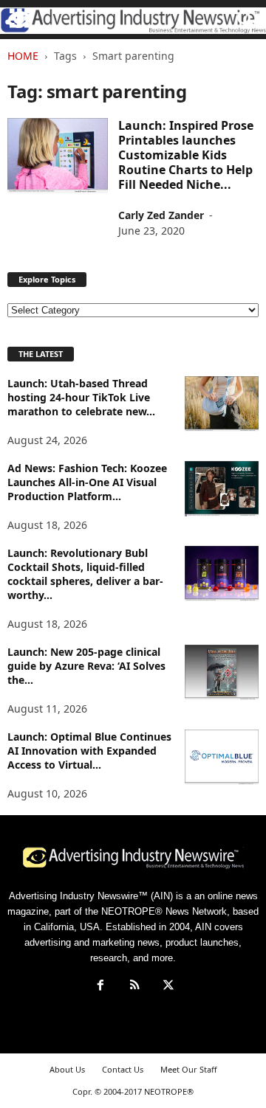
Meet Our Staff (188, 1069)
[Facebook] (100, 986)
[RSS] (134, 986)
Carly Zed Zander (161, 215)
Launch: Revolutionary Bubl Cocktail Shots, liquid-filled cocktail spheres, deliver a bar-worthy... (85, 574)
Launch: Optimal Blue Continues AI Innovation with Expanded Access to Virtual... (89, 751)
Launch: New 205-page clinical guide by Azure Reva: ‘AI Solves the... (86, 666)
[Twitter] (167, 986)
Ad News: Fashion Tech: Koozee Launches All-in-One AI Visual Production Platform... (87, 482)
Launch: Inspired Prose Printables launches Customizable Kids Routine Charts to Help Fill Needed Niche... (185, 155)
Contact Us (122, 1069)
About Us (67, 1069)
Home (22, 56)
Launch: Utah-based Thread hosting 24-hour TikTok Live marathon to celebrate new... (81, 397)
